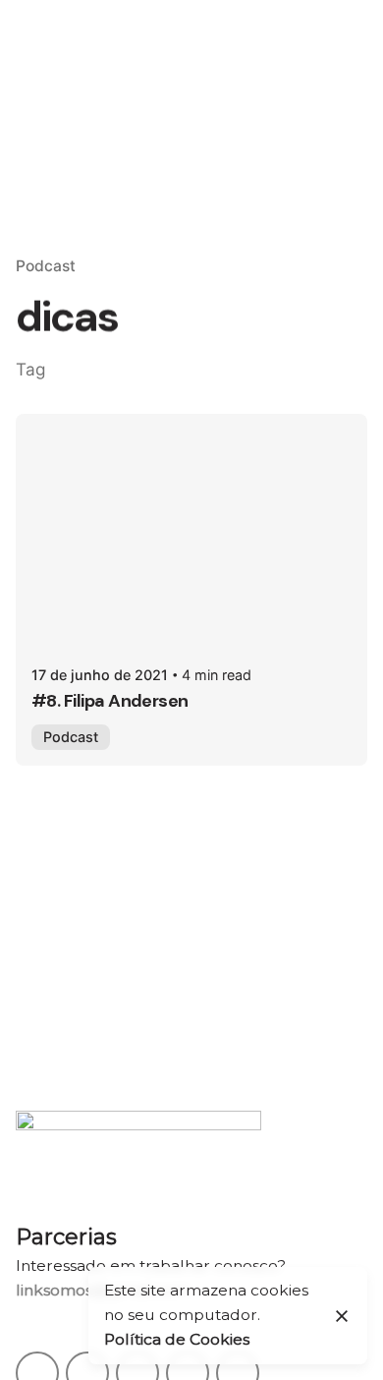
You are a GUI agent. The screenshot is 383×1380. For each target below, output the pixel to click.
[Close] (341, 1316)
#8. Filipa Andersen (110, 701)
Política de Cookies (176, 1339)
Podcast (46, 266)
